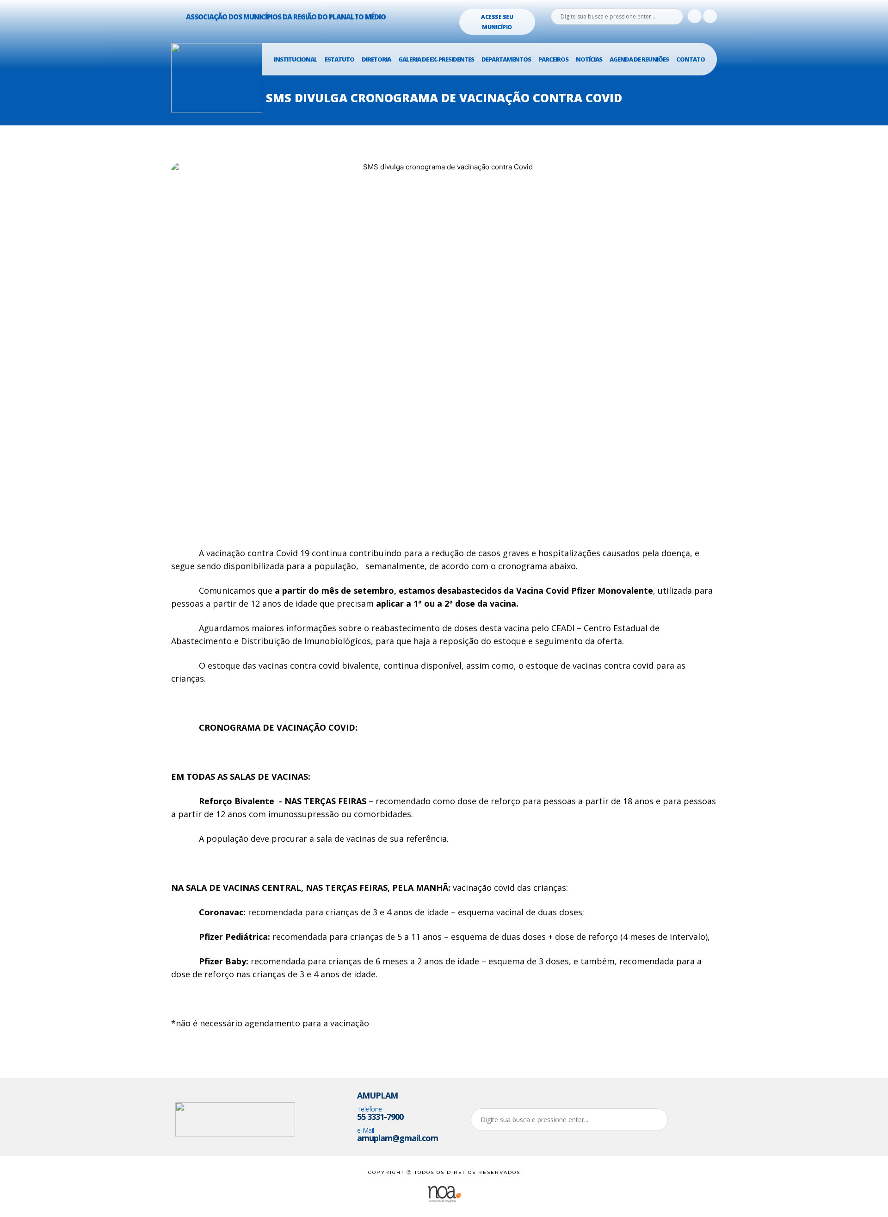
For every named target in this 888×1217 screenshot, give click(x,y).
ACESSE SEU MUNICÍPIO (497, 22)
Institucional (295, 59)
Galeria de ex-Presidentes (436, 59)
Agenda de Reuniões (639, 59)
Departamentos (506, 59)
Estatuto (339, 59)
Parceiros (553, 59)
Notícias (589, 59)
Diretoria (376, 59)
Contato (690, 59)
